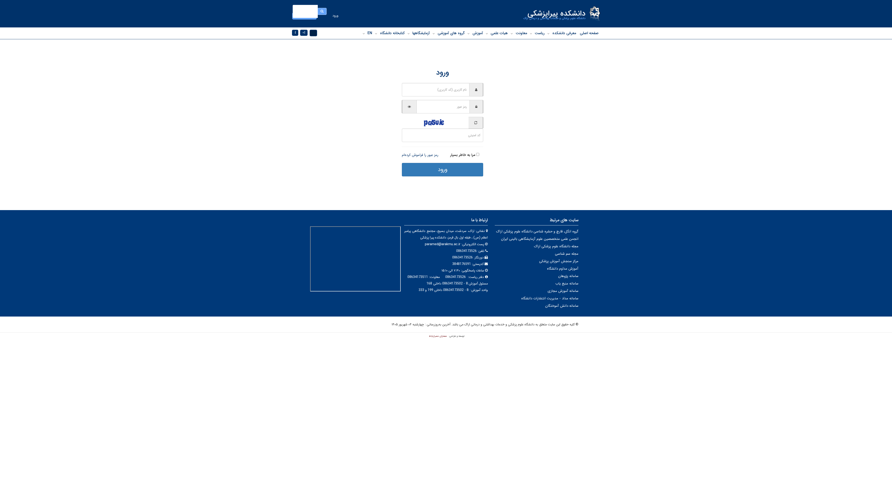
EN (369, 33)
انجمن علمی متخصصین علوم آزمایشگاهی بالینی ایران (539, 239)
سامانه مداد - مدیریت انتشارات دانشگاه (549, 298)
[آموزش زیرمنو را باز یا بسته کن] (468, 33)
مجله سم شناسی (566, 254)
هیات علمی (499, 33)
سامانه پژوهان (568, 276)
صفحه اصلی (589, 33)
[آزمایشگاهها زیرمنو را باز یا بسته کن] (409, 33)
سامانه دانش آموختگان (561, 306)
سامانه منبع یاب (566, 283)
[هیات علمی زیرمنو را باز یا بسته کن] (487, 33)
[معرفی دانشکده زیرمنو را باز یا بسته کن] (548, 33)
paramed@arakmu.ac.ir (442, 244)
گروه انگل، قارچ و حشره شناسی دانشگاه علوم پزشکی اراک (537, 231)
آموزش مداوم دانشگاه (562, 268)
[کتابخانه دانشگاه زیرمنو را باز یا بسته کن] (376, 33)
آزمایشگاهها (421, 33)
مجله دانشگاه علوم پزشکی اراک (556, 246)
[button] (313, 33)
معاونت (521, 33)
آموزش (477, 33)
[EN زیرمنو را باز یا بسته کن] (364, 33)
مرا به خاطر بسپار (462, 155)
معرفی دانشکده (564, 33)
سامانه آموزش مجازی (563, 291)
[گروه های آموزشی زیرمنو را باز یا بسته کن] (434, 33)
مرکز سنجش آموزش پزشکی (558, 261)
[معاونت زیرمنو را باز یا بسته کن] (512, 33)
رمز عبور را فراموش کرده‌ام (420, 155)
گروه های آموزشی (451, 33)
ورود (335, 15)
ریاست (539, 33)
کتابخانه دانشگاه (392, 33)
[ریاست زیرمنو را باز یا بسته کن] (531, 33)
